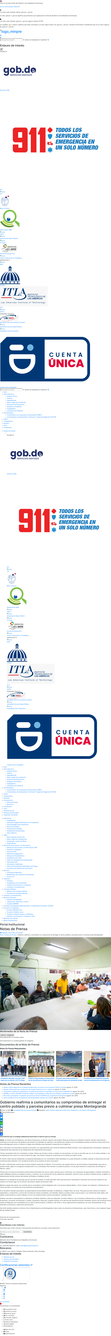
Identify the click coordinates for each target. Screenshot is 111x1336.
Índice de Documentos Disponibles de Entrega (22, 866)
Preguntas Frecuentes (10, 815)
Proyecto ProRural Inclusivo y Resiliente (20, 914)
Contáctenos (7, 427)
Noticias (6, 423)
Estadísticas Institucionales (16, 831)
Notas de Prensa (12, 802)
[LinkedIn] (55, 1120)
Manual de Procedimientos (15, 856)
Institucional (7, 818)
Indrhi (47, 1110)
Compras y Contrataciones (16, 887)
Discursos (10, 804)
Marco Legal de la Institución (16, 402)
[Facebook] (55, 1114)
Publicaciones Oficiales (14, 829)
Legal (5, 835)
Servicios (6, 798)
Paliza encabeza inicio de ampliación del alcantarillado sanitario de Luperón (28, 1098)
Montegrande (91, 1110)
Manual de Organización (15, 854)
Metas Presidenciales (10, 920)
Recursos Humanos (13, 826)
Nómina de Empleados (14, 899)
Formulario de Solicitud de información (19, 868)
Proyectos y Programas (11, 908)
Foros (5, 425)
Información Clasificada (14, 864)
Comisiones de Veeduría (15, 411)
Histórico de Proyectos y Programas (19, 885)
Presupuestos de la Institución (17, 883)
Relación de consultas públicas (17, 891)
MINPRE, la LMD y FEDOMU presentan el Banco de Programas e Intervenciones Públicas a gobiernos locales (39, 1093)
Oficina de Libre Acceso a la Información (16, 845)
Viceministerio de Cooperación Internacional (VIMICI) (24, 415)
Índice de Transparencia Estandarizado (19, 860)
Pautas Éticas (11, 843)
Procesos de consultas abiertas (17, 893)
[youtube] (4, 1294)
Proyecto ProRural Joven (15, 912)
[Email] (55, 1128)
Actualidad (16, 1110)
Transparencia (8, 421)
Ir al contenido (4, 1301)
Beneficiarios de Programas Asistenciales (20, 874)
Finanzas (10, 881)
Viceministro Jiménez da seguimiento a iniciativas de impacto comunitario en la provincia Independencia (37, 1091)
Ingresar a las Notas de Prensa (12, 933)
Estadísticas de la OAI (14, 858)
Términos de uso (8, 811)
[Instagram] (4, 1292)
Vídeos (3, 1035)
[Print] (55, 1131)
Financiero (6, 879)
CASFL (5, 419)
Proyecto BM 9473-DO (14, 910)
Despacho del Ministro (14, 406)
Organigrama (11, 409)
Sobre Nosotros (8, 394)
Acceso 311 (10, 876)
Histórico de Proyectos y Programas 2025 (21, 916)
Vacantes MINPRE (13, 904)
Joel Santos (82, 1110)
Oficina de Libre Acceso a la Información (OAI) (22, 847)
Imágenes (10, 1035)
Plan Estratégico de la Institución (18, 824)
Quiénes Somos (12, 396)
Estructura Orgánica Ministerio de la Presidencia (23, 822)
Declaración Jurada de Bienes (16, 841)
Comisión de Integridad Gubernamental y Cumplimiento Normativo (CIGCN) (28, 906)
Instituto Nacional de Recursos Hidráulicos (64, 1110)
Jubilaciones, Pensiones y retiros (17, 902)
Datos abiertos (12, 833)
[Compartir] (55, 1134)
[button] (0, 1304)
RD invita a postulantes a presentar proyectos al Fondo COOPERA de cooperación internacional (34, 1095)
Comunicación (8, 800)
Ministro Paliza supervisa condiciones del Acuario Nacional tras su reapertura (28, 1089)
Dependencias (11, 400)
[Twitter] (55, 1117)
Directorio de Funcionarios (15, 404)
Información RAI (12, 862)
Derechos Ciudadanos (14, 849)
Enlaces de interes (9, 431)
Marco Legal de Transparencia (17, 839)
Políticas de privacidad (10, 813)
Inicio (5, 392)
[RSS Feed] (4, 1298)
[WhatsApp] (55, 1123)
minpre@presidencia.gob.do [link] (29, 1245)
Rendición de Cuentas (10, 918)
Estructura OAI (11, 851)
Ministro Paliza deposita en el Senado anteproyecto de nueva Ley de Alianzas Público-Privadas (34, 1087)
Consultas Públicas (9, 889)
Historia (9, 398)
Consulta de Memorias (14, 872)
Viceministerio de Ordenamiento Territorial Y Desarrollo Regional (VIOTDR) (31, 417)
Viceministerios (8, 413)
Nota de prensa (26, 1110)
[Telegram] (55, 1125)
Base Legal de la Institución (16, 837)
